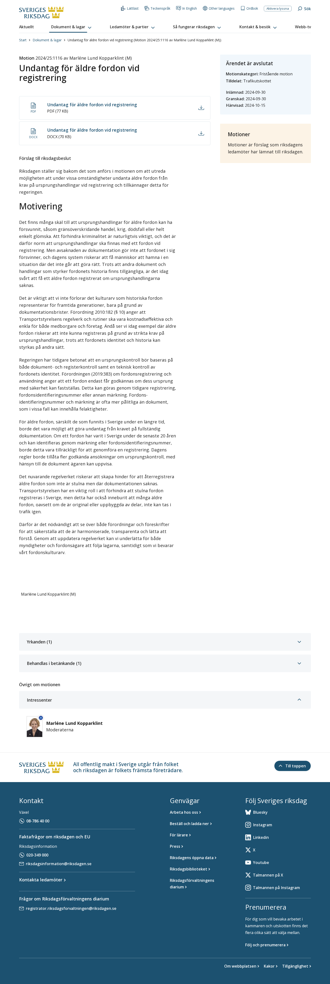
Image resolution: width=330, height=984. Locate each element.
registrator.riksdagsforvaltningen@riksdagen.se (71, 908)
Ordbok (252, 8)
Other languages (222, 8)
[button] (72, 27)
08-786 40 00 (37, 821)
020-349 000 (37, 855)
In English (189, 8)
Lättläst (133, 8)
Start (23, 40)
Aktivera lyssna (277, 8)
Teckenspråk (160, 8)
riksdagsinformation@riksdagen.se (59, 863)
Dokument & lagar (47, 40)
